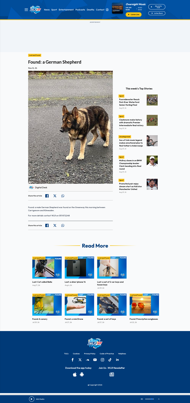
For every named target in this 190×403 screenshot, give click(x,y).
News (47, 9)
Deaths (90, 9)
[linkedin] (117, 360)
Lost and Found (34, 55)
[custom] (87, 360)
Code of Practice (107, 354)
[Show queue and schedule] (159, 399)
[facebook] (72, 360)
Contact (100, 9)
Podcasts (80, 9)
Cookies (76, 354)
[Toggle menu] (26, 9)
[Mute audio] (141, 399)
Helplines (122, 354)
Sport (54, 9)
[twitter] (80, 360)
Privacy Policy (89, 354)
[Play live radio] (31, 399)
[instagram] (102, 360)
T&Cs (66, 354)
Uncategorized (124, 137)
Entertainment (66, 9)
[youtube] (95, 360)
